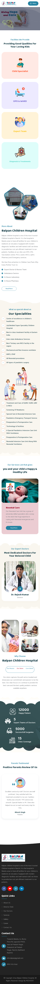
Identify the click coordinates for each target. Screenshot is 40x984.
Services (6, 915)
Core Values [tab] (29, 668)
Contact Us (8, 927)
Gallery (6, 919)
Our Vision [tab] (20, 668)
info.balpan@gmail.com (15, 958)
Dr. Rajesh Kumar (20, 595)
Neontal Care (13, 508)
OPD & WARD (20, 101)
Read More (9, 288)
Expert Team (20, 131)
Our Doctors (8, 911)
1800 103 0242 (12, 964)
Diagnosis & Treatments (20, 161)
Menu (34, 3)
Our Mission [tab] (10, 668)
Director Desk (8, 907)
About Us (7, 903)
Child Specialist (20, 71)
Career (6, 923)
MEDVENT (30, 980)
